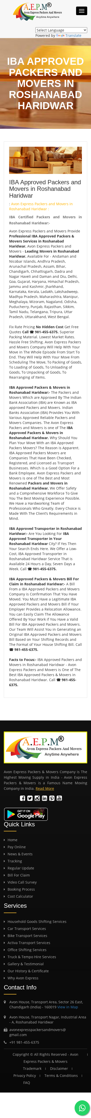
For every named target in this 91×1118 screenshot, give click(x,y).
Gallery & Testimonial (26, 963)
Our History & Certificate (28, 971)
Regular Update (21, 868)
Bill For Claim (19, 875)
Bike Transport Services (27, 935)
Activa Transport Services (29, 942)
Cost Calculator (20, 896)
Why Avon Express (23, 978)
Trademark (32, 1068)
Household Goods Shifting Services (37, 921)
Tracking (15, 861)
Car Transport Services (27, 928)
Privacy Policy (24, 1075)
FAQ (47, 1082)
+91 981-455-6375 (24, 1042)
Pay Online (17, 846)
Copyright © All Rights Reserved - (41, 1054)
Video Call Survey (22, 882)
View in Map (67, 1007)
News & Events (20, 854)
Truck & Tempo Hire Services (32, 956)
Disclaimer (59, 1068)
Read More (45, 788)
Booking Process (21, 889)
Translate (73, 35)
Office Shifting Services (27, 949)
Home (12, 839)
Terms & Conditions (61, 1075)
